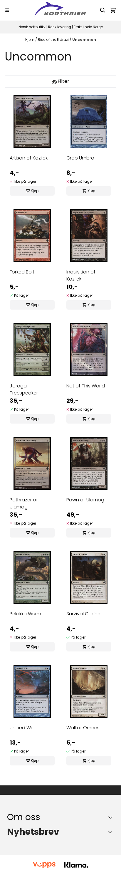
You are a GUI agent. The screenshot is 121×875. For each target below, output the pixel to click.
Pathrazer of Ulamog (24, 503)
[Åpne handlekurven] (112, 10)
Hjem (30, 39)
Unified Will (21, 727)
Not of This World (85, 385)
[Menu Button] (7, 10)
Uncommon (84, 39)
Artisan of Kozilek (29, 157)
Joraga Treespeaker (24, 389)
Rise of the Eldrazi (54, 39)
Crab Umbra (80, 157)
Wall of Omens (83, 727)
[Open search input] (102, 10)
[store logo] (60, 10)
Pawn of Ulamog (85, 499)
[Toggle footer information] (112, 817)
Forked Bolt (22, 271)
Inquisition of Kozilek (80, 275)
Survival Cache (83, 613)
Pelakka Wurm (25, 613)
